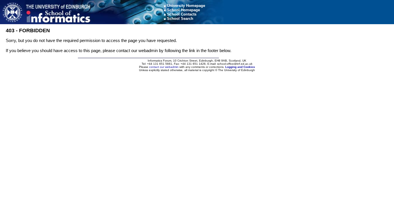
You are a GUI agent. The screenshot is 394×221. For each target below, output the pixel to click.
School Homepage (183, 10)
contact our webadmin (164, 66)
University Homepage (186, 5)
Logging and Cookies (240, 66)
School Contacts (181, 14)
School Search (180, 18)
